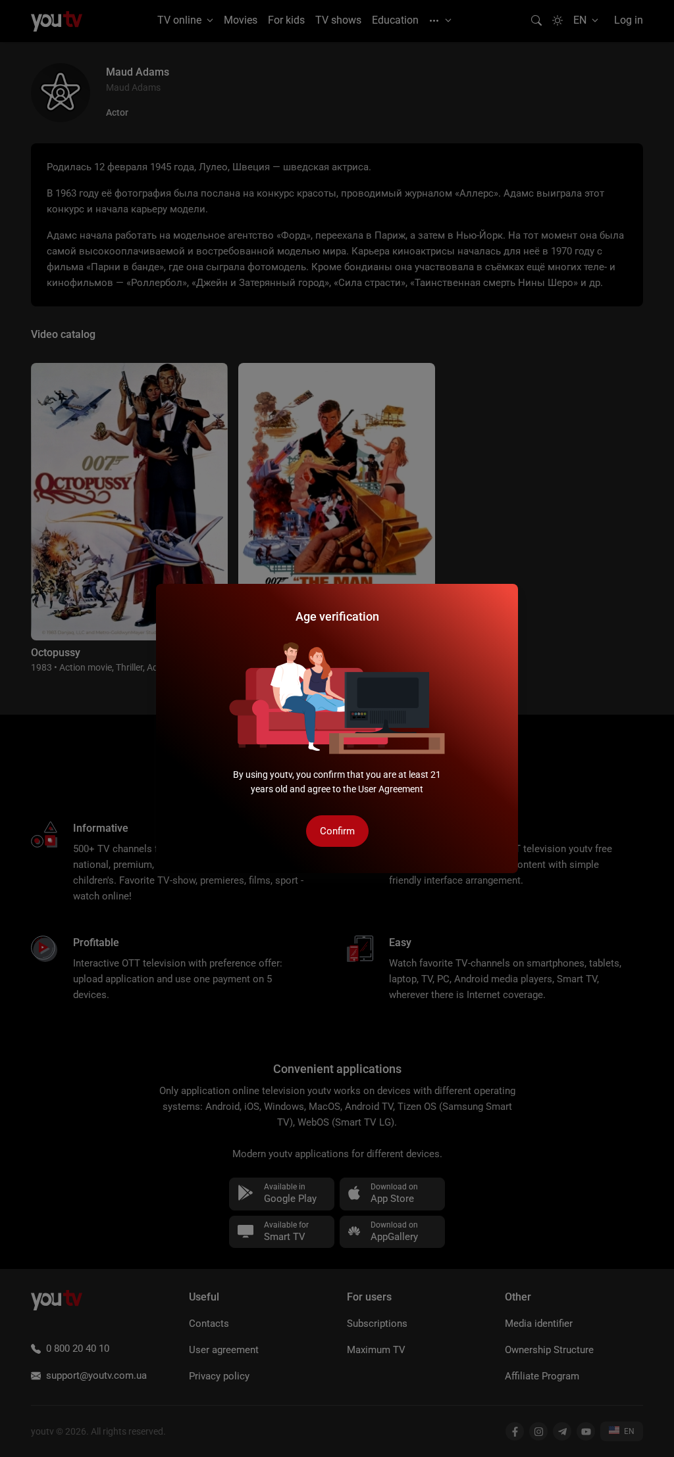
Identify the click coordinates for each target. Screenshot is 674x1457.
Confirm (337, 831)
